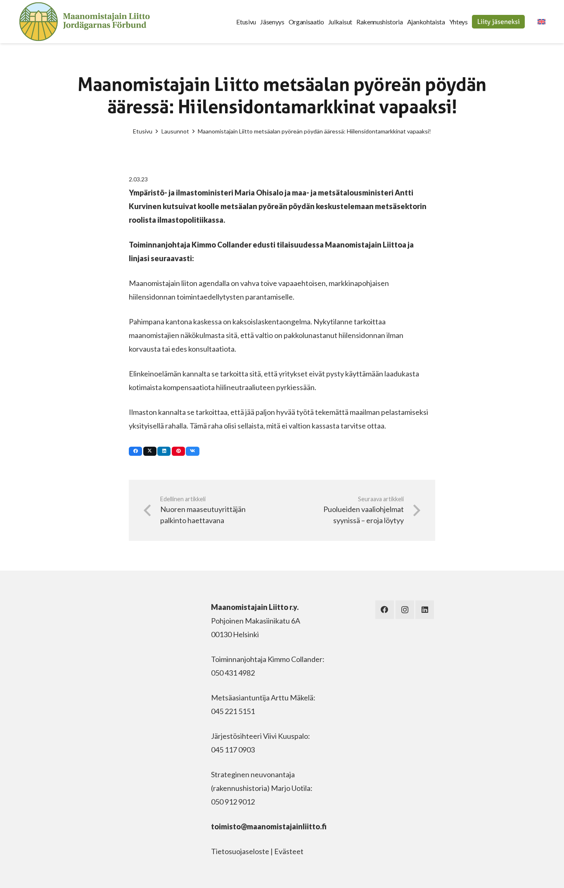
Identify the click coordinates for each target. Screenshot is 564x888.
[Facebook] (384, 609)
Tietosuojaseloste (240, 851)
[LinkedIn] (424, 609)
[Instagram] (405, 609)
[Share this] (135, 451)
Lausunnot (175, 131)
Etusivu (142, 131)
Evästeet (288, 851)
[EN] (542, 21)
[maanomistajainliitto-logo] (84, 21)
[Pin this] (178, 451)
